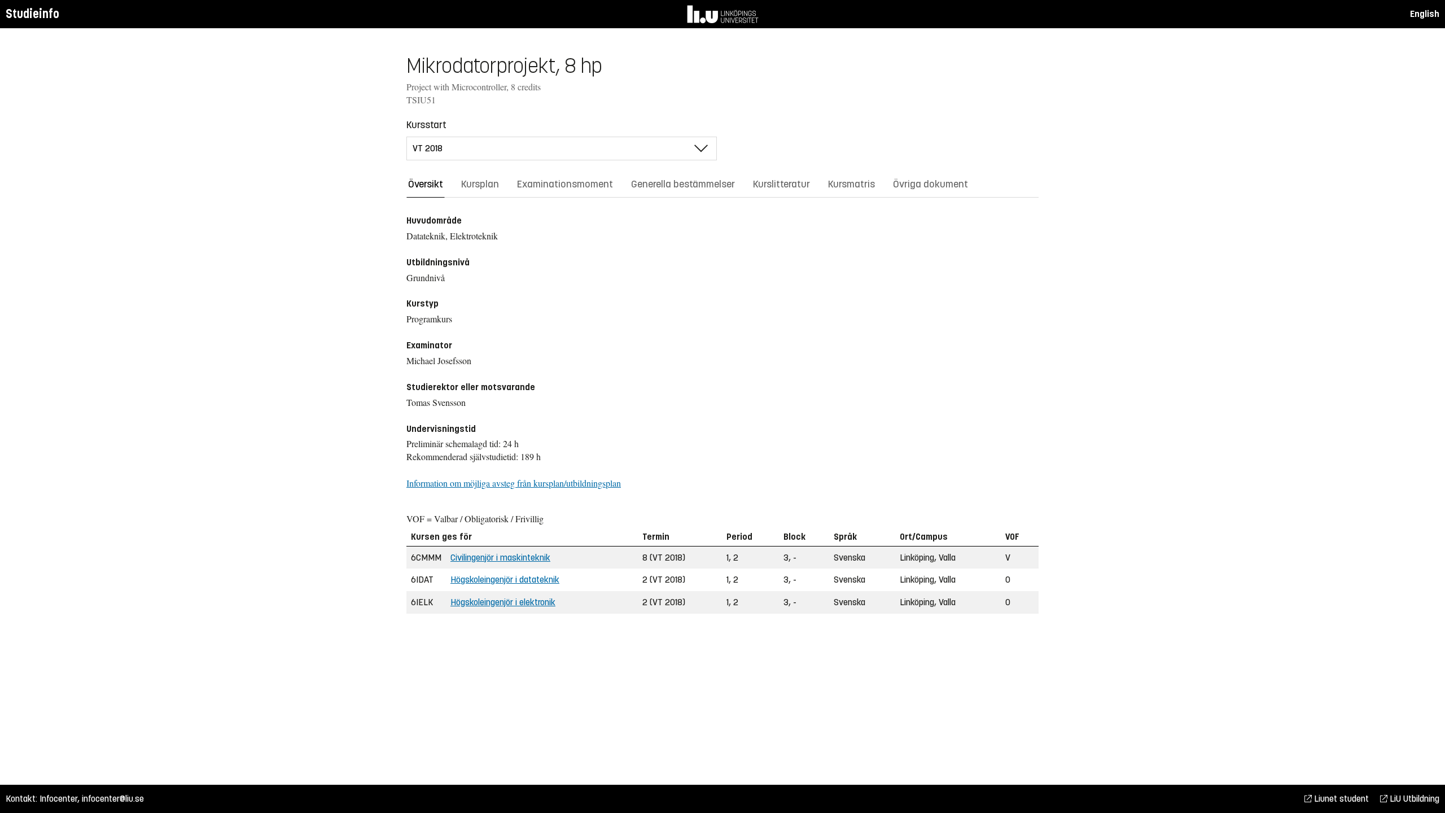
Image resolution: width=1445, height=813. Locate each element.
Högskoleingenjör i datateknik (504, 579)
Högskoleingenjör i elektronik (502, 602)
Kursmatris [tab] (851, 184)
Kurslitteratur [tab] (781, 184)
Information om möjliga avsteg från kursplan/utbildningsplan (513, 483)
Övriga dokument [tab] (930, 184)
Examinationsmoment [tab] (565, 184)
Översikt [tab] (425, 184)
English (1424, 13)
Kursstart (426, 125)
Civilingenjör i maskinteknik (500, 557)
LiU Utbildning (1413, 798)
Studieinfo (32, 13)
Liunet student (1340, 798)
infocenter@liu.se (113, 798)
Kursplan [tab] (480, 184)
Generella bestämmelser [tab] (683, 184)
